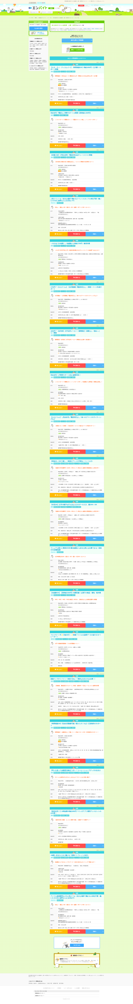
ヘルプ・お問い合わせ (95, 5)
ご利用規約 (59, 988)
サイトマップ (102, 5)
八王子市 (31, 43)
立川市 (35, 43)
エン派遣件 (32, 2)
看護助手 (36, 60)
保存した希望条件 (48, 12)
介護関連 (31, 60)
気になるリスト (35, 12)
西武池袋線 (32, 51)
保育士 (40, 61)
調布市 (43, 43)
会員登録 (81, 5)
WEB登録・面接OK (33, 983)
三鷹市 (34, 46)
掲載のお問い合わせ (86, 988)
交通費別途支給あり (42, 983)
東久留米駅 (32, 55)
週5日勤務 (42, 69)
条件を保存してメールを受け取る (40, 33)
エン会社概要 (77, 988)
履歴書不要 (37, 69)
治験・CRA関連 (39, 63)
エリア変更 (57, 8)
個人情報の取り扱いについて (48, 988)
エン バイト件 (41, 2)
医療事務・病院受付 (33, 61)
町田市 (39, 43)
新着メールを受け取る (77, 49)
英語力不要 (32, 69)
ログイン (87, 5)
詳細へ (95, 103)
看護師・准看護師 (42, 60)
